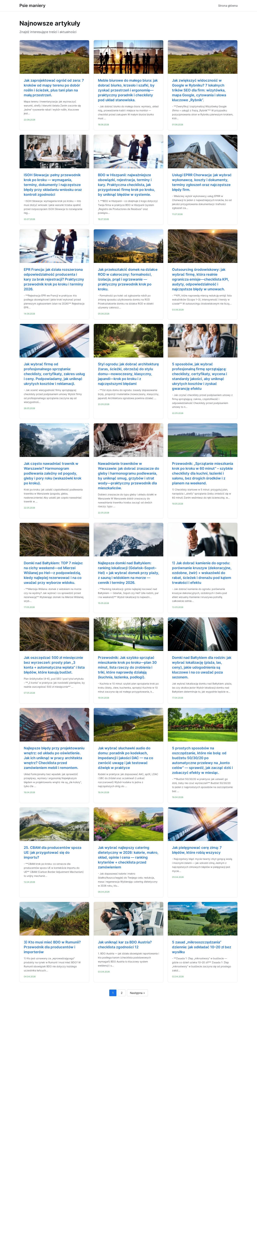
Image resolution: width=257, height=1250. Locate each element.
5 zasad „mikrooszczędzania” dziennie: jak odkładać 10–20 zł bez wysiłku (201, 947)
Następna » (137, 993)
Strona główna (228, 5)
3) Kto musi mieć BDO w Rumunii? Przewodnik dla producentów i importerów (52, 947)
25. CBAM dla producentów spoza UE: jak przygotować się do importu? (52, 852)
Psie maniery (32, 5)
